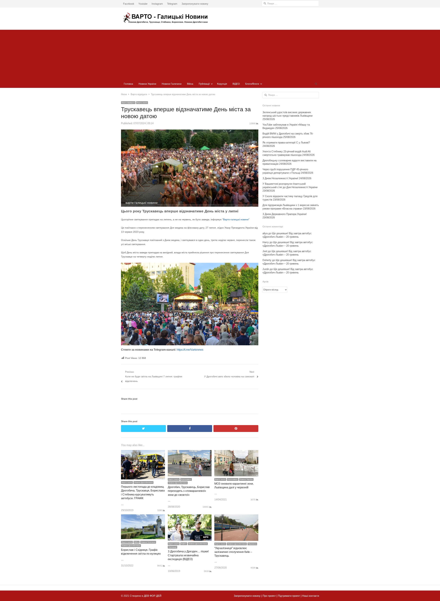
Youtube (142, 3)
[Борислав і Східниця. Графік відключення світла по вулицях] (143, 516)
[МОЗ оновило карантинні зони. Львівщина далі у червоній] (236, 452)
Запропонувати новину (195, 3)
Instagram (157, 3)
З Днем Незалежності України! (280, 178)
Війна (190, 83)
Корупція (222, 83)
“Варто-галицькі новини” (235, 219)
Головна (128, 83)
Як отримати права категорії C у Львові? (286, 142)
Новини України (147, 83)
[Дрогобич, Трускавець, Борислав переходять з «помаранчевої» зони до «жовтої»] (190, 452)
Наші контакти (310, 595)
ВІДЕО (236, 83)
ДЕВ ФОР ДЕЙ (152, 595)
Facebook (128, 3)
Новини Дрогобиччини (143, 482)
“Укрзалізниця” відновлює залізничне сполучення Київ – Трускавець (233, 552)
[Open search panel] (316, 84)
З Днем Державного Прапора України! (284, 214)
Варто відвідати (128, 103)
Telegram (172, 3)
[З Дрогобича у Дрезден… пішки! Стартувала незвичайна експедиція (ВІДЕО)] (190, 516)
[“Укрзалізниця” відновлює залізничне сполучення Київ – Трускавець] (236, 516)
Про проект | (269, 595)
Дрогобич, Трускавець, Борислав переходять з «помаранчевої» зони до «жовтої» (189, 491)
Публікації (204, 83)
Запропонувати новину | (248, 595)
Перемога (252, 544)
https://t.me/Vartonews (190, 349)
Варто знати (142, 103)
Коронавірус (186, 479)
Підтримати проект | (289, 595)
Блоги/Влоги (252, 83)
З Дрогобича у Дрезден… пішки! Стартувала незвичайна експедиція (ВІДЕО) (188, 555)
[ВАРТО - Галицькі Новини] (220, 18)
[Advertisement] (220, 54)
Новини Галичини (172, 83)
